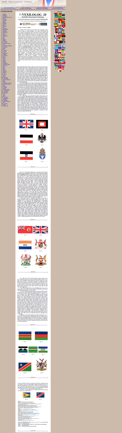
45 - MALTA (3, 56)
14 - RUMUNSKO (4, 28)
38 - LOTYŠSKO (4, 51)
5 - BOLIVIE (3, 18)
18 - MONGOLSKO (4, 32)
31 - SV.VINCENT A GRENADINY (6, 45)
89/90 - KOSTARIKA (4, 97)
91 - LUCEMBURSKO (4, 98)
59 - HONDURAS (4, 72)
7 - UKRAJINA (3, 20)
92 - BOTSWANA (4, 99)
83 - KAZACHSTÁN (4, 91)
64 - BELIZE (3, 76)
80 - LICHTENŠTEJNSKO (5, 89)
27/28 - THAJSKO (4, 42)
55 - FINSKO (3, 67)
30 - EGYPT (3, 44)
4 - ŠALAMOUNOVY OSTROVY (6, 17)
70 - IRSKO (3, 80)
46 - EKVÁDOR (3, 57)
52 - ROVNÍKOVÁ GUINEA (5, 64)
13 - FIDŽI (3, 27)
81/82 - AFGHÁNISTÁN (5, 90)
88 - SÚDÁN (3, 96)
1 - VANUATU (3, 14)
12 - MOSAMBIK (4, 26)
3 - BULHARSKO (4, 16)
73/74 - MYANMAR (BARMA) (6, 84)
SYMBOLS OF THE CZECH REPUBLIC (26, 8)
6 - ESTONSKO (4, 19)
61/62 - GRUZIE (3, 74)
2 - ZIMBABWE (4, 15)
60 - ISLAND (3, 73)
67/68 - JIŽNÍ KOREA (4, 78)
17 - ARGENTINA (4, 31)
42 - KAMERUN (3, 54)
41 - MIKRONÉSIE (4, 53)
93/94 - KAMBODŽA (4, 100)
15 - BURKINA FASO (4, 29)
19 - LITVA (3, 33)
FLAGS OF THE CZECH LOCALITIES (58, 8)
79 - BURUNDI (3, 88)
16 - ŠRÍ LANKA (4, 30)
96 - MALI (2, 102)
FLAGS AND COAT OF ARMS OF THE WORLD (9, 8)
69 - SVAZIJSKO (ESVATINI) (5, 79)
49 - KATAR (3, 61)
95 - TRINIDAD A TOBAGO (5, 101)
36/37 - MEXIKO (3, 50)
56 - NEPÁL (3, 68)
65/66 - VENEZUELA (4, 77)
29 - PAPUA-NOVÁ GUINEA (5, 43)
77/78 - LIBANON (4, 87)
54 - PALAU (3, 66)
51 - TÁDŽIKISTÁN (4, 63)
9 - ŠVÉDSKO (3, 22)
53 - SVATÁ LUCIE (4, 65)
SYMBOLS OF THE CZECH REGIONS (42, 8)
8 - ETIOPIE (3, 21)
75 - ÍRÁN (2, 85)
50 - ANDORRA (3, 62)
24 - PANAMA (3, 39)
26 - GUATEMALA (4, 41)
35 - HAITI (3, 49)
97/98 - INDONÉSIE (4, 103)
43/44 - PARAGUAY (4, 55)
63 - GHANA (3, 75)
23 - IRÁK (2, 38)
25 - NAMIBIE (3, 40)
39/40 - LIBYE (3, 52)
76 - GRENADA (3, 86)
